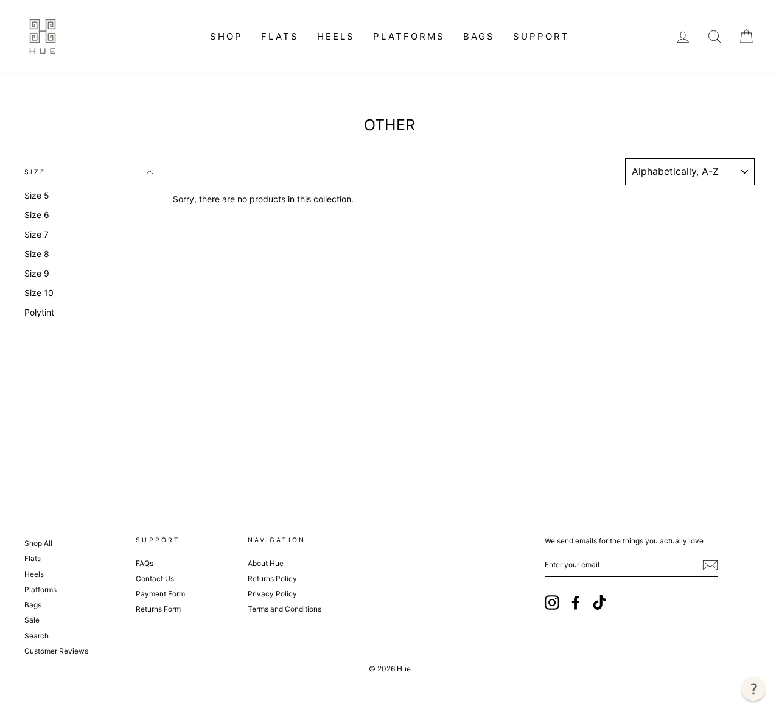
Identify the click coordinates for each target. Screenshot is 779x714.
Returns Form (158, 608)
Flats (280, 36)
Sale (32, 619)
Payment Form (160, 593)
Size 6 (36, 215)
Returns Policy (272, 578)
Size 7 (36, 234)
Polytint (39, 312)
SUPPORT (541, 36)
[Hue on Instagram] (552, 602)
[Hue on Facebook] (575, 602)
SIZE (35, 172)
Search (36, 635)
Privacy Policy (272, 593)
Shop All (38, 543)
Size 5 (36, 195)
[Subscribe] (710, 565)
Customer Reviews (56, 651)
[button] (753, 688)
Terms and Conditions (284, 608)
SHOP (226, 36)
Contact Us (155, 578)
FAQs (144, 563)
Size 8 (36, 254)
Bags (479, 36)
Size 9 (36, 273)
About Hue (266, 563)
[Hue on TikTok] (599, 602)
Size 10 (39, 293)
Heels (336, 36)
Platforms (409, 36)
